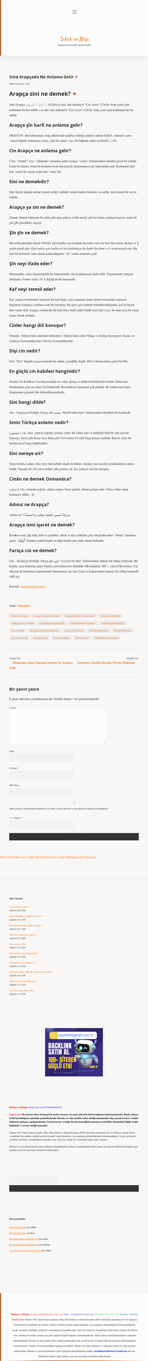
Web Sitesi (14, 785)
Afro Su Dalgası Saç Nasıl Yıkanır (25, 1250)
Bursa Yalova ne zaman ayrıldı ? (24, 953)
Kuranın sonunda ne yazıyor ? (23, 934)
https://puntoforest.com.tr (44, 857)
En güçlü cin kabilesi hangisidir (44, 630)
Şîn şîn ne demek (19, 637)
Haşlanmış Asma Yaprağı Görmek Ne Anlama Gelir (41, 665)
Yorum (12, 707)
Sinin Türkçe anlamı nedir (106, 637)
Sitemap (91, 857)
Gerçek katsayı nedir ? (19, 906)
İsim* (11, 751)
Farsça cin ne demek (74, 630)
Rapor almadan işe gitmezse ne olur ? (26, 916)
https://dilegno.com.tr (72, 857)
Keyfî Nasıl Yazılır (17, 1227)
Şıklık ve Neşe (74, 39)
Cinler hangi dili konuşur (112, 623)
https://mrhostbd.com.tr (14, 857)
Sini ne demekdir (61, 637)
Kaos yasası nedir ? (18, 943)
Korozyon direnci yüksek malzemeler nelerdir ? (30, 971)
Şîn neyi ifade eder (122, 630)
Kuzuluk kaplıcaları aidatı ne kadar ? (25, 925)
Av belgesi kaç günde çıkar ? (22, 990)
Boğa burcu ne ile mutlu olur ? (23, 981)
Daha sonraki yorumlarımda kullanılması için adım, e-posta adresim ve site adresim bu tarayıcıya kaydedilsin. (58, 808)
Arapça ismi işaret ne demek (46, 615)
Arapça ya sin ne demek (22, 623)
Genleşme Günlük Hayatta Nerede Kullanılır (106, 662)
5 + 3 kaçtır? (15, 817)
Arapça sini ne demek (110, 615)
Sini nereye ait (81, 637)
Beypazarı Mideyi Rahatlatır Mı (23, 1238)
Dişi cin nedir (18, 630)
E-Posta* (13, 768)
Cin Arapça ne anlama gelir (52, 623)
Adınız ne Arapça (20, 615)
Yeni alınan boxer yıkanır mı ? (23, 962)
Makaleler (23, 605)
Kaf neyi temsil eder (98, 630)
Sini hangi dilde (40, 637)
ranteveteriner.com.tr (32, 586)
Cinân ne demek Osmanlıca (82, 623)
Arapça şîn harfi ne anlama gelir (80, 615)
